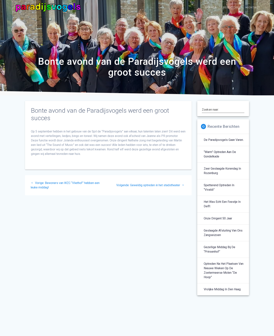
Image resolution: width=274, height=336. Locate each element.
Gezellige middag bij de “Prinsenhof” (219, 249)
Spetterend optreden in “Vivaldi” (219, 187)
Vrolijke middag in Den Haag (222, 289)
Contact (253, 7)
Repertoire (231, 7)
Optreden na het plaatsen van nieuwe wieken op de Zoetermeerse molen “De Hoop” (223, 270)
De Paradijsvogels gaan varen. (224, 140)
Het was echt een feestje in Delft (222, 204)
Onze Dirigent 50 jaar (218, 218)
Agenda (211, 7)
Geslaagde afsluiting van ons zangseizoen (223, 233)
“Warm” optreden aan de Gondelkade (220, 154)
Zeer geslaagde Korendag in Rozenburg (222, 171)
